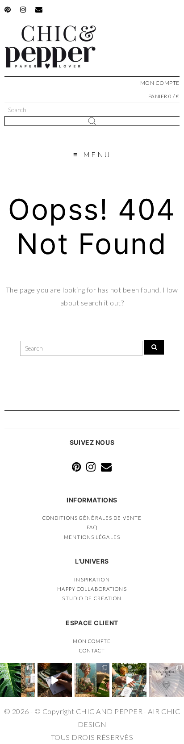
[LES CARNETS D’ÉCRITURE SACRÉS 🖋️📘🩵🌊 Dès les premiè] (92, 680)
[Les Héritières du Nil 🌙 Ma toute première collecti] (166, 680)
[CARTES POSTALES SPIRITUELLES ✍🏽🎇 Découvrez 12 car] (55, 680)
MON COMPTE (160, 82)
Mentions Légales (92, 537)
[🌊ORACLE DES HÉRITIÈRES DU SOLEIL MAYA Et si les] (17, 680)
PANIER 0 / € (164, 96)
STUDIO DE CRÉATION (91, 598)
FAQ (92, 527)
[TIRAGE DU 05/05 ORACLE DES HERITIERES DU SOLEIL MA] (129, 680)
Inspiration (91, 579)
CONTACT (92, 650)
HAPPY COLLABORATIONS (91, 589)
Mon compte (92, 641)
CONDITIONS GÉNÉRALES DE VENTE (92, 518)
